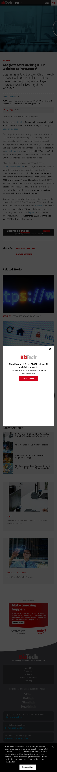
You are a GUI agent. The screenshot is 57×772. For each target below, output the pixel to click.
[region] (28, 757)
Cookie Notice (10, 762)
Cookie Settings (27, 767)
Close (50, 349)
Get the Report (28, 378)
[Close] (53, 747)
